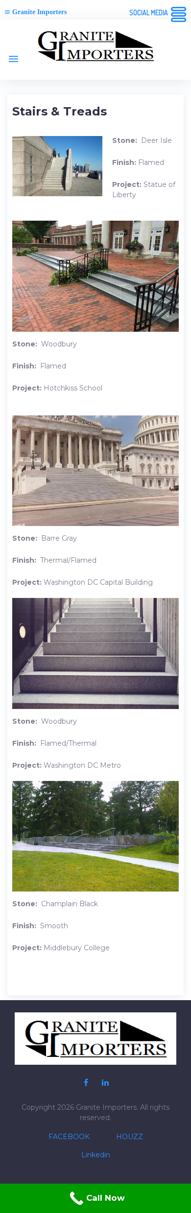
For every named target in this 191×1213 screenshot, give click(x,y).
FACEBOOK (69, 1136)
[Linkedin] (105, 1083)
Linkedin (95, 1154)
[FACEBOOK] (86, 1083)
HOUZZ (129, 1136)
